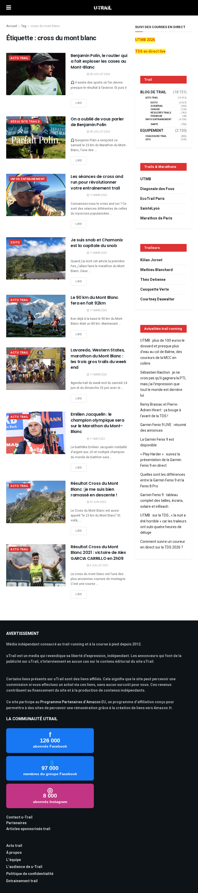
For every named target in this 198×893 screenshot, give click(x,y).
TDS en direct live (150, 51)
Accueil (11, 26)
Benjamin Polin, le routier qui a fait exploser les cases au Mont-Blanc (99, 61)
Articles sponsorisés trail (28, 829)
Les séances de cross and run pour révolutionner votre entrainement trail (97, 182)
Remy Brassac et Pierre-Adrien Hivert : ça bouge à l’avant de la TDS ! (160, 410)
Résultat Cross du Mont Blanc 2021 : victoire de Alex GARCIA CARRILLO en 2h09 (98, 552)
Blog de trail (153, 92)
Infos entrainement (28, 179)
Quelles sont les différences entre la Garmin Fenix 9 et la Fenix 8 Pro (162, 480)
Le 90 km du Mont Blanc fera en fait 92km (94, 300)
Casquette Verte (154, 289)
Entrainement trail (22, 881)
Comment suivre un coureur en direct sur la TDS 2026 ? (162, 544)
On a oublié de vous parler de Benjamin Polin (97, 122)
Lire (79, 103)
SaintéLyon (150, 208)
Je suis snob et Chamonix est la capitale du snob (97, 243)
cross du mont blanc (45, 26)
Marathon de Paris (156, 218)
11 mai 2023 (97, 439)
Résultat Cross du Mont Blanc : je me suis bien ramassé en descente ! (94, 489)
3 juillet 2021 (99, 565)
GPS (148, 139)
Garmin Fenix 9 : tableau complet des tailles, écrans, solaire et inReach (161, 500)
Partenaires (16, 823)
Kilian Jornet (151, 260)
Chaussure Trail (156, 136)
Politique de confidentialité (29, 873)
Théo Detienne (153, 279)
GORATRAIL (157, 106)
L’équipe (13, 860)
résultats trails (25, 121)
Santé (154, 124)
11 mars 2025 (98, 253)
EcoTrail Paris (152, 198)
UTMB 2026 (145, 40)
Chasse (155, 109)
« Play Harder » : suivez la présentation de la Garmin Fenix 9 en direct (160, 460)
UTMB (145, 179)
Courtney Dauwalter (157, 299)
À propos (14, 852)
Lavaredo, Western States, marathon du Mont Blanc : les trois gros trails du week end (98, 358)
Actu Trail (20, 58)
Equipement (151, 131)
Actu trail (14, 845)
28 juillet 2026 (99, 74)
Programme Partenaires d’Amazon (70, 702)
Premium (156, 116)
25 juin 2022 (97, 502)
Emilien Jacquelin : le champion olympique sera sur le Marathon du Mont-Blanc (97, 423)
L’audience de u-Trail (24, 867)
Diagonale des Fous (157, 189)
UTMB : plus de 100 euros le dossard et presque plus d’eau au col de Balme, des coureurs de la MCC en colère (162, 352)
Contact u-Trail (19, 817)
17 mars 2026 (98, 195)
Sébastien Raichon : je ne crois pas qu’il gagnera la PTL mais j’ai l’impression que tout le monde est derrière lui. (163, 384)
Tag (23, 26)
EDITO (15, 242)
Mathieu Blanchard (156, 270)
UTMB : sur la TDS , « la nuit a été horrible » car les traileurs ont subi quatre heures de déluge (163, 524)
